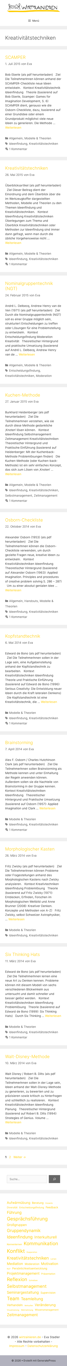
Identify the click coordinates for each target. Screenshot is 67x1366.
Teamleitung (32, 1298)
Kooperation (32, 1252)
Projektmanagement (23, 1273)
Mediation (15, 1264)
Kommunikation (41, 1243)
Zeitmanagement (45, 495)
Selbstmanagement (18, 495)
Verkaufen (28, 1305)
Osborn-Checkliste (24, 520)
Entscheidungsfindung (24, 370)
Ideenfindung (18, 143)
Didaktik (49, 1203)
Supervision (48, 1292)
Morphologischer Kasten (29, 849)
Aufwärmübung (18, 1203)
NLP (8, 1269)
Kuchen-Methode (22, 395)
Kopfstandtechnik (22, 636)
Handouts (31, 601)
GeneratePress (46, 1360)
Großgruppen (17, 1225)
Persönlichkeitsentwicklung (29, 1268)
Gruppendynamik (24, 1230)
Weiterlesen (13, 127)
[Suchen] (54, 1179)
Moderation (44, 376)
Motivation (49, 1264)
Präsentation (48, 1273)
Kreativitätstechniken (43, 143)
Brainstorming (19, 742)
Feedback (52, 1207)
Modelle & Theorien (37, 138)
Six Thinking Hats (22, 954)
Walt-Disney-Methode (27, 1056)
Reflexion (17, 1279)
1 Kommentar (18, 149)
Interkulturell (45, 1237)
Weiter (19, 1157)
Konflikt (16, 1251)
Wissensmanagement (47, 1309)
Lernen (53, 1259)
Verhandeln (15, 1305)
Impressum (16, 1346)
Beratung (38, 1203)
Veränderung (45, 1305)
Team (13, 1298)
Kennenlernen (14, 1244)
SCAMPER (15, 57)
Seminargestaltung (23, 1292)
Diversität (12, 1207)
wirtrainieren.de (30, 1337)
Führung (14, 1212)
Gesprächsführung (27, 1219)
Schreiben (33, 1280)
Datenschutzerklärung (42, 1346)
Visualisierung (13, 1310)
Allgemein (16, 138)
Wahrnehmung (27, 1310)
